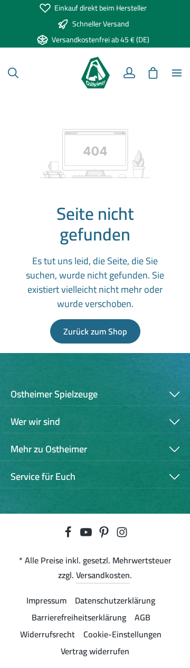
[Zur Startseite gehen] (95, 73)
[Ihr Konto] (129, 73)
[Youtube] (87, 535)
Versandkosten (103, 575)
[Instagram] (122, 535)
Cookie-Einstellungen (122, 634)
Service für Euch (43, 476)
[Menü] (176, 73)
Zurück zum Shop (95, 331)
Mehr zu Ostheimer (49, 449)
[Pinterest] (105, 535)
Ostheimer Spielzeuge (54, 394)
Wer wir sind (35, 421)
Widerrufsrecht (47, 634)
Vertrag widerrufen (95, 651)
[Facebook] (69, 535)
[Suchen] (13, 73)
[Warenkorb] (153, 73)
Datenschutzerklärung (115, 600)
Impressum (46, 600)
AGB (142, 617)
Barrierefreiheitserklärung (79, 617)
